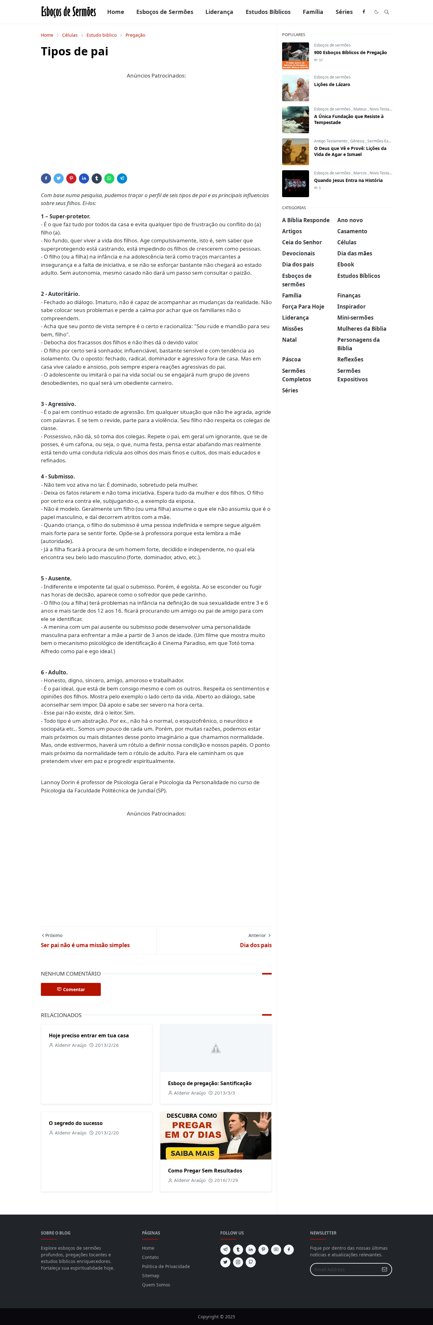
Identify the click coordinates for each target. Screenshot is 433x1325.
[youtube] (276, 1250)
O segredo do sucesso (76, 1123)
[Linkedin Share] (84, 178)
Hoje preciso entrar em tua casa (89, 1035)
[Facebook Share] (46, 178)
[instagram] (238, 1262)
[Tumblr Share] (97, 178)
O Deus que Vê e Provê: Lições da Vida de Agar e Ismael (350, 151)
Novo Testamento (385, 109)
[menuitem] (115, 12)
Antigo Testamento (331, 141)
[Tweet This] (59, 178)
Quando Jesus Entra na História (348, 180)
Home (148, 1248)
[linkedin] (251, 1250)
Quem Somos (156, 1285)
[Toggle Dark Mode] (376, 12)
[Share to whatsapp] (109, 178)
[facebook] (364, 12)
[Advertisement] (156, 129)
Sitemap (150, 1275)
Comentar (74, 989)
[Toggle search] (386, 12)
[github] (251, 1262)
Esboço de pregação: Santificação (210, 1083)
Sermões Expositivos (385, 141)
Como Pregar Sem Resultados (205, 1170)
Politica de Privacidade (166, 1266)
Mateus (360, 109)
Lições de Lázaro (332, 84)
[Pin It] (71, 178)
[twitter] (225, 1262)
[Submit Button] (384, 1269)
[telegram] (225, 1250)
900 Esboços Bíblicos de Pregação (350, 52)
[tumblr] (238, 1250)
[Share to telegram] (122, 178)
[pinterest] (263, 1250)
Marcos (360, 173)
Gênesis (357, 141)
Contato (150, 1257)
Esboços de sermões (332, 45)
